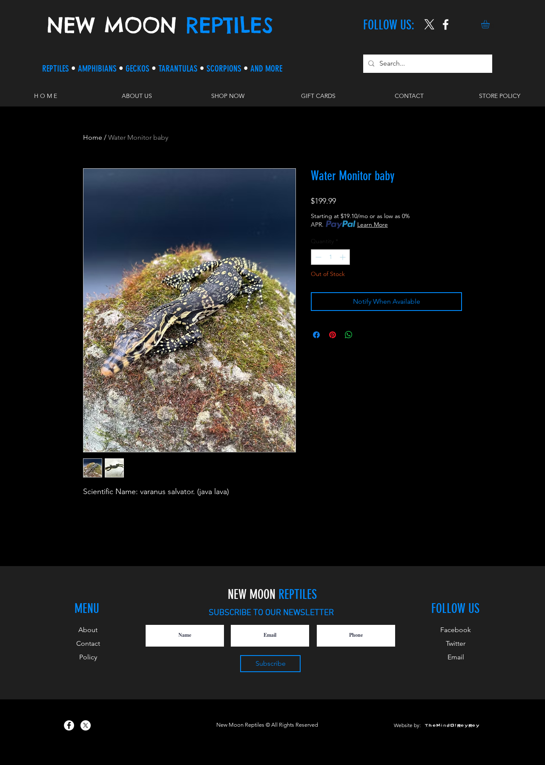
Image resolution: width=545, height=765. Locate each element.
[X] (429, 24)
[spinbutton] (330, 257)
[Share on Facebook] (316, 335)
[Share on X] (365, 335)
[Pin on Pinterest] (332, 335)
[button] (490, 24)
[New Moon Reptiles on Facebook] (69, 725)
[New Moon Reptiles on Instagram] (446, 24)
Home (92, 137)
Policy (88, 657)
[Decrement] (317, 257)
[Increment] (343, 257)
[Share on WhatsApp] (349, 335)
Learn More (372, 224)
